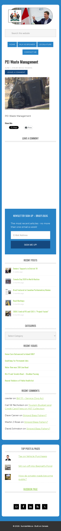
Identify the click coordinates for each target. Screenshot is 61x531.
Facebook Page (30, 489)
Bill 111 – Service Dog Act (30, 398)
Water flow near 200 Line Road (16, 367)
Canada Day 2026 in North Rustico (26, 279)
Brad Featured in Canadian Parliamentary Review (31, 289)
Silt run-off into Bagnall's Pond (35, 466)
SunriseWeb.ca (27, 526)
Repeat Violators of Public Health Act (19, 380)
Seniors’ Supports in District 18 (25, 268)
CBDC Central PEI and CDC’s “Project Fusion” (30, 311)
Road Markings (18, 300)
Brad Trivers (30, 16)
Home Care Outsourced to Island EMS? (20, 354)
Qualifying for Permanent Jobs (16, 360)
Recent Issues (30, 346)
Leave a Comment (16, 72)
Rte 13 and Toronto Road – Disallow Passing (22, 373)
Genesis (45, 526)
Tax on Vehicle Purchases (33, 456)
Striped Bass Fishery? (35, 415)
